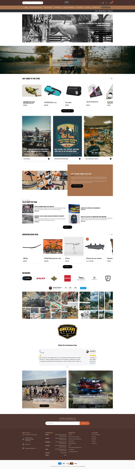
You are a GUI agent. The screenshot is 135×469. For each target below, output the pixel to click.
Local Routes (71, 449)
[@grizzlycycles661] (50, 288)
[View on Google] (42, 351)
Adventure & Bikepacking (35, 7)
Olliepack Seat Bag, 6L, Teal (50, 102)
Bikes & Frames (48, 7)
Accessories (80, 7)
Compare (93, 441)
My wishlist (94, 438)
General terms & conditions (74, 436)
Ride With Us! (110, 10)
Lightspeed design (75, 466)
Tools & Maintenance (68, 7)
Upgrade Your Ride (77, 185)
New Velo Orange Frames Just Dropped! (44, 206)
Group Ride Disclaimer (73, 451)
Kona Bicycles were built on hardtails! (90, 208)
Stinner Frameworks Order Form (75, 447)
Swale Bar (25, 258)
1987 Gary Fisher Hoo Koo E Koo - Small (52, 258)
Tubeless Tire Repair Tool (92, 101)
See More (67, 266)
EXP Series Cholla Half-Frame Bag (94, 258)
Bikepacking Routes (103, 10)
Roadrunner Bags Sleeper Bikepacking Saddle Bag (29, 102)
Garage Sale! (96, 7)
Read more (36, 210)
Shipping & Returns (72, 443)
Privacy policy (71, 441)
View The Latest (66, 110)
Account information (96, 434)
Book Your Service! (106, 7)
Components (57, 7)
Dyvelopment (82, 466)
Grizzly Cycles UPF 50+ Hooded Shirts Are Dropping (93, 216)
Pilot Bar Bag (68, 102)
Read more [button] (48, 363)
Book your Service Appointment (75, 438)
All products (94, 443)
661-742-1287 (27, 444)
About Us (70, 434)
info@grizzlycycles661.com (30, 448)
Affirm (70, 445)
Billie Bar (67, 258)
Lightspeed (69, 466)
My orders (94, 436)
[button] (39, 357)
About (96, 10)
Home (26, 7)
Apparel (88, 7)
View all (67, 227)
